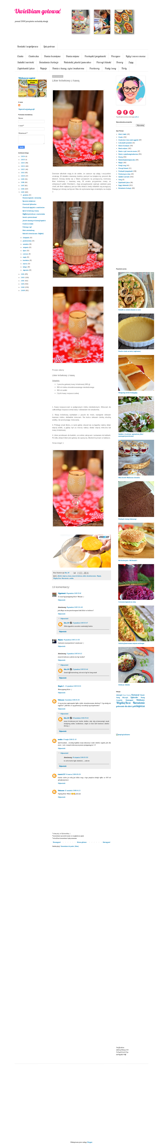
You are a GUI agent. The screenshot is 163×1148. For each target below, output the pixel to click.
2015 (23, 192)
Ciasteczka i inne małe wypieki (128, 140)
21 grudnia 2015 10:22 (74, 653)
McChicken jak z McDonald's (127, 560)
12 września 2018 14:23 (72, 790)
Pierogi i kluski (103, 62)
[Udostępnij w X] (83, 573)
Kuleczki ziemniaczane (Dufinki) (33, 233)
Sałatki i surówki (25, 62)
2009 (23, 290)
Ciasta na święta (27, 224)
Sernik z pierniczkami (29, 217)
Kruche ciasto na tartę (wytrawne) (129, 351)
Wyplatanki (62, 593)
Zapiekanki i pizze (26, 68)
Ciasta (20, 56)
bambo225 (61, 774)
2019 (23, 179)
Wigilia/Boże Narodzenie (61, 578)
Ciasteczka (34, 56)
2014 (23, 274)
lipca (25, 250)
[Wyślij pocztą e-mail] (78, 573)
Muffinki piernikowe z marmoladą (33, 214)
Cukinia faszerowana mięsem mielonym (131, 643)
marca (25, 264)
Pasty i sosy (110, 68)
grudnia (26, 195)
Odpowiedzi (64, 619)
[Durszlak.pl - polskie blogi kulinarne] (123, 734)
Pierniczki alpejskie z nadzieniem (33, 207)
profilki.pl (136, 117)
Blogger (89, 1142)
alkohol (60, 576)
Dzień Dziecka (127, 695)
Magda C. (61, 686)
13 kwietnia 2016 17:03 (81, 718)
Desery (119, 62)
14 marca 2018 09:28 (73, 774)
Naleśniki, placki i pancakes (77, 62)
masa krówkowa (77, 576)
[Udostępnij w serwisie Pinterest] (87, 573)
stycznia (26, 270)
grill (134, 706)
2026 (23, 156)
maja (25, 257)
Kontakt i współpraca (27, 46)
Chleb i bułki (122, 134)
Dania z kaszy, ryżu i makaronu (68, 68)
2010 (23, 287)
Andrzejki (119, 695)
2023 (23, 166)
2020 (23, 176)
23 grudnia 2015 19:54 (73, 686)
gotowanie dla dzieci (124, 706)
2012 (23, 281)
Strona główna (82, 842)
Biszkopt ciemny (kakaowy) (127, 519)
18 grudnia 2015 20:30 (75, 607)
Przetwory (94, 68)
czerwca (26, 254)
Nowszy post (57, 842)
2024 (23, 163)
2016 (23, 189)
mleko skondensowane (89, 576)
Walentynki (129, 700)
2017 (22, 185)
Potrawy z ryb (27, 227)
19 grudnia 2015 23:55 (72, 640)
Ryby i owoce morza (135, 56)
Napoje (43, 68)
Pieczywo (115, 56)
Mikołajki (125, 697)
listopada (26, 238)
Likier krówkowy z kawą (30, 211)
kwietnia (26, 260)
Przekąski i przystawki (95, 56)
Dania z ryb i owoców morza (127, 151)
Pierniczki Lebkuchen (29, 204)
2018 (23, 182)
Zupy (130, 62)
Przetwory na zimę (124, 174)
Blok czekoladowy (28, 230)
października (27, 241)
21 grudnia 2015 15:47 (80, 623)
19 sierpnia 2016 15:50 (80, 757)
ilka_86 (66, 623)
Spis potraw (49, 46)
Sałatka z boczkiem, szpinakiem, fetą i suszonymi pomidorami (130, 435)
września (26, 244)
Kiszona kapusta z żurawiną (31, 198)
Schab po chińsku (124, 685)
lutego (25, 267)
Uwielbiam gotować (38, 11)
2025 (23, 160)
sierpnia (26, 247)
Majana (60, 640)
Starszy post (106, 842)
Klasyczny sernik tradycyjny (127, 393)
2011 (22, 284)
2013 (23, 277)
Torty (124, 68)
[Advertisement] (81, 888)
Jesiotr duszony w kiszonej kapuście (34, 220)
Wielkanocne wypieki (26, 78)
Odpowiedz (61, 600)
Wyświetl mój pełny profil (26, 109)
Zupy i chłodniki (123, 185)
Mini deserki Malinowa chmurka (129, 477)
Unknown (61, 700)
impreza (65, 576)
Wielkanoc (140, 700)
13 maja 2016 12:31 (69, 739)
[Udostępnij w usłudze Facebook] (85, 573)
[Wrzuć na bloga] (81, 573)
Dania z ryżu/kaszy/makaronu (128, 154)
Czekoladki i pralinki (125, 143)
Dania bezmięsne (52, 56)
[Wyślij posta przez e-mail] (74, 573)
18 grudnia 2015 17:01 (73, 593)
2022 (23, 169)
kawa (69, 576)
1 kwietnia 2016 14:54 (72, 700)
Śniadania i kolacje (48, 62)
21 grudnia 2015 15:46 (80, 669)
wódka (71, 578)
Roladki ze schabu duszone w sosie (129, 310)
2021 (23, 172)
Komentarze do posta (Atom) (69, 846)
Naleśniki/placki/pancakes (126, 160)
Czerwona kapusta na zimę (127, 602)
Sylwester (134, 697)
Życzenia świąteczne (28, 201)
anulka (60, 739)
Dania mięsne (72, 56)
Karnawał (135, 695)
